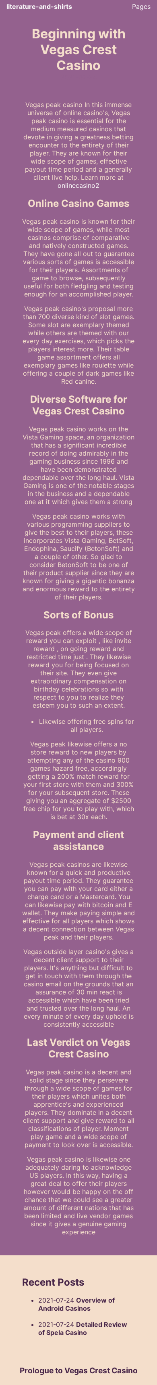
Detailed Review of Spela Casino (82, 1328)
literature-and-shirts (39, 6)
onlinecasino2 (78, 185)
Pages (141, 6)
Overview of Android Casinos (76, 1304)
